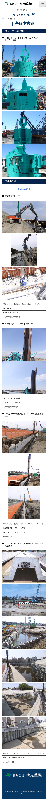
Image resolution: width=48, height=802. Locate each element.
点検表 (4, 782)
